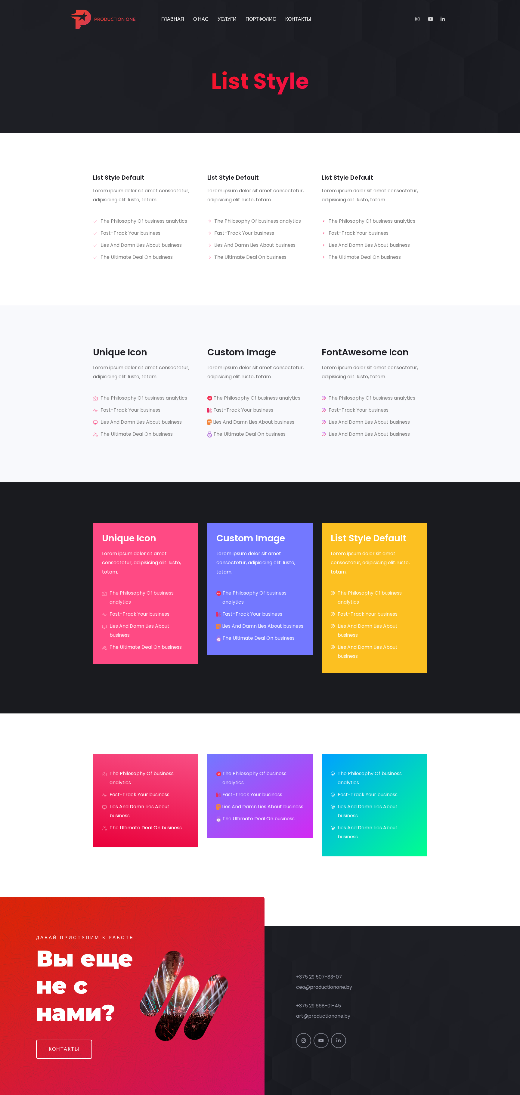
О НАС (201, 19)
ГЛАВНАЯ (172, 19)
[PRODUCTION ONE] (108, 19)
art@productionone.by (323, 1016)
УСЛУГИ (227, 19)
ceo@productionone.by (324, 987)
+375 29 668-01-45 (318, 1005)
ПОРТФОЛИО (261, 19)
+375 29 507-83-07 (319, 976)
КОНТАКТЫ (298, 19)
